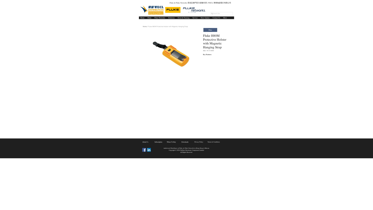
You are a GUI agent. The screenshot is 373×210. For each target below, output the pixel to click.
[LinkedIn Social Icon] (149, 150)
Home (145, 27)
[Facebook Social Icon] (144, 150)
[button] (171, 18)
